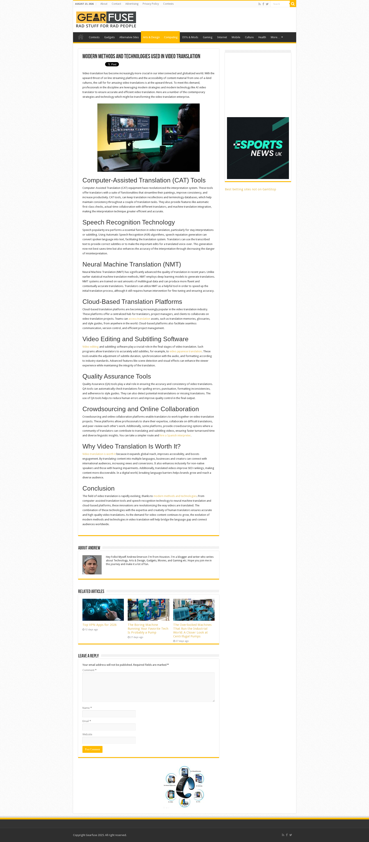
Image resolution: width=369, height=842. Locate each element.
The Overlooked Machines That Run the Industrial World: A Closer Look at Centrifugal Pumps (192, 630)
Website (87, 734)
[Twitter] (267, 4)
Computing (171, 37)
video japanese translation (186, 351)
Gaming (207, 37)
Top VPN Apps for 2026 (99, 625)
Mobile (236, 37)
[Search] (293, 4)
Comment (89, 670)
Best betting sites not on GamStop (250, 189)
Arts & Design (151, 37)
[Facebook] (263, 4)
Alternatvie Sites (129, 37)
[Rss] (259, 4)
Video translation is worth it (99, 454)
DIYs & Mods (190, 37)
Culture (249, 37)
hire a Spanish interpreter (175, 435)
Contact (116, 3)
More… (275, 37)
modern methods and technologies (175, 496)
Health (262, 37)
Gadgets (109, 37)
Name (87, 707)
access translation (139, 318)
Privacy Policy (151, 3)
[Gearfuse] (106, 19)
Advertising (131, 3)
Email (86, 721)
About (103, 3)
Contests (168, 3)
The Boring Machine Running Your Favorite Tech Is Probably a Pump (148, 628)
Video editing (90, 346)
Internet (222, 37)
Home (80, 36)
